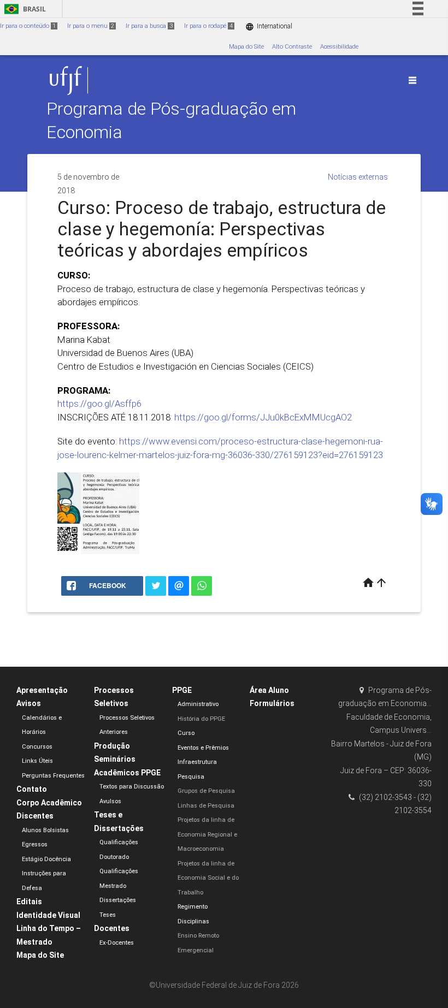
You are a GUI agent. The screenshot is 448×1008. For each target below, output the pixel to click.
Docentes (111, 928)
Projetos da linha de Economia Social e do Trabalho (208, 878)
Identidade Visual (48, 915)
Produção (112, 746)
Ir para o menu (90, 25)
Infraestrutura (197, 762)
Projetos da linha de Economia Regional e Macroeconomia (207, 834)
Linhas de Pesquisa (206, 805)
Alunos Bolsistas (45, 830)
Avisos (28, 703)
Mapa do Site (246, 46)
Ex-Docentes (116, 942)
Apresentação (42, 690)
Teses (107, 914)
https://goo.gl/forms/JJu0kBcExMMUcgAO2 (263, 417)
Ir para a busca (149, 25)
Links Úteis (37, 760)
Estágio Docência (46, 859)
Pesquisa (191, 776)
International (268, 26)
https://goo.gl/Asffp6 (99, 403)
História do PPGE (201, 718)
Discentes (35, 815)
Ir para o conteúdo (28, 25)
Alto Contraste (292, 46)
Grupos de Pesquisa (206, 790)
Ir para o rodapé (208, 25)
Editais (29, 901)
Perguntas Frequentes (53, 775)
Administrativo (198, 704)
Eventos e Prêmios (203, 747)
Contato (31, 789)
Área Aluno (269, 690)
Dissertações (117, 900)
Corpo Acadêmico (49, 802)
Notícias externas (358, 177)
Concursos (37, 746)
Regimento (193, 906)
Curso (186, 733)
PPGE (182, 690)
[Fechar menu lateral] (412, 80)
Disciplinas (193, 921)
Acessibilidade (339, 46)
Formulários (272, 703)
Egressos (35, 844)
